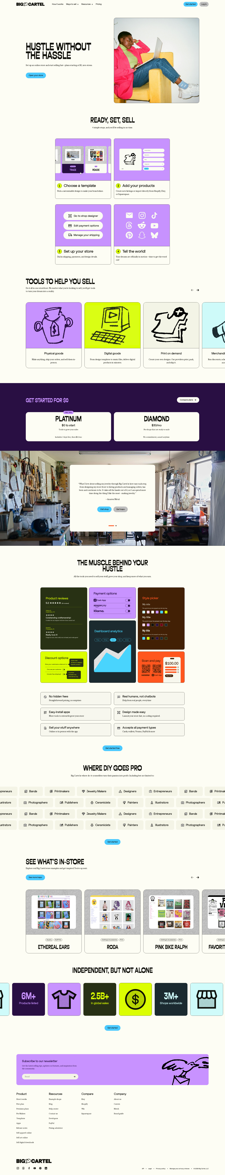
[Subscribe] (74, 1076)
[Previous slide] (192, 290)
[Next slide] (197, 290)
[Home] (30, 4)
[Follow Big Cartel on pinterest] (40, 1168)
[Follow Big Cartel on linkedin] (46, 1168)
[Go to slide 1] (116, 526)
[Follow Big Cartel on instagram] (17, 1168)
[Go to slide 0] (111, 526)
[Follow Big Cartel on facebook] (29, 1168)
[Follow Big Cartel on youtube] (34, 1168)
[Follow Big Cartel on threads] (23, 1168)
